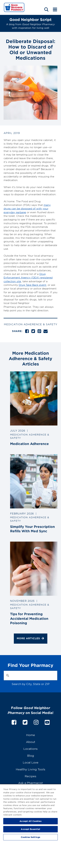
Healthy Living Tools (30, 769)
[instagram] (36, 722)
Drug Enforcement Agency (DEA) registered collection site (28, 277)
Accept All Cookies (30, 821)
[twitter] (25, 722)
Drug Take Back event (32, 284)
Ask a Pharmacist (30, 782)
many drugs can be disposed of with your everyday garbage (27, 208)
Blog (30, 755)
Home (30, 735)
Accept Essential (30, 829)
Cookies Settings (30, 837)
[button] (46, 9)
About (30, 741)
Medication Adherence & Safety (30, 324)
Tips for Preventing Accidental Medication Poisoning (29, 618)
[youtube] (47, 722)
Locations (30, 748)
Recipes (30, 776)
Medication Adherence (29, 444)
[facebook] (14, 722)
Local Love (30, 762)
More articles (28, 638)
